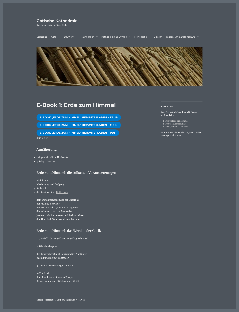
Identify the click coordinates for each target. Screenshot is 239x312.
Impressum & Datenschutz (180, 37)
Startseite (42, 37)
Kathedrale (62, 192)
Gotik (54, 37)
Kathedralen (87, 37)
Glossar (158, 37)
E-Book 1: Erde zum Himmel (175, 121)
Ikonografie (140, 37)
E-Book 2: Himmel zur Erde (175, 124)
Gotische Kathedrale (57, 20)
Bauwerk (69, 37)
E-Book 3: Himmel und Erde (175, 127)
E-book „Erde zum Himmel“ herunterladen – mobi (79, 125)
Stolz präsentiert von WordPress (71, 300)
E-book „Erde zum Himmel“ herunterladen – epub (79, 117)
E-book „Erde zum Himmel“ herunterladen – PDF (78, 132)
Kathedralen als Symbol (114, 37)
